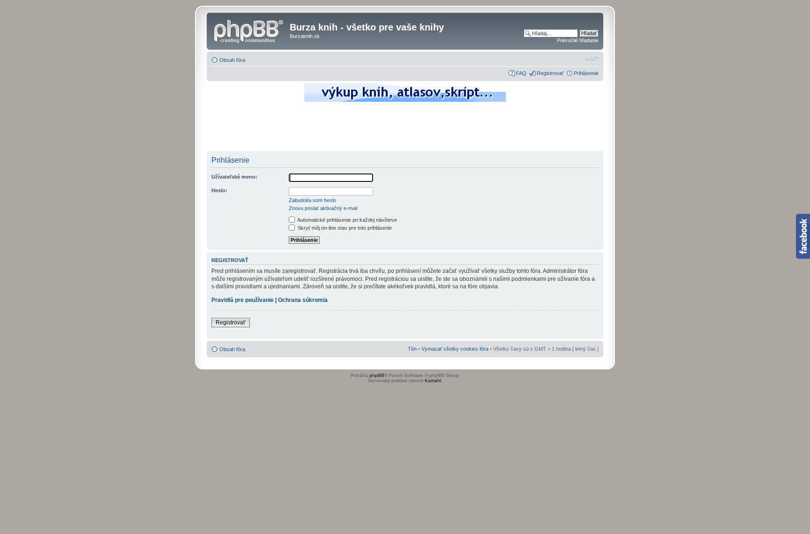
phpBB (376, 375)
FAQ (521, 73)
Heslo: (219, 190)
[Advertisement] (405, 129)
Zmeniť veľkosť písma (592, 58)
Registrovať (550, 73)
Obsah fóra (232, 60)
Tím (412, 349)
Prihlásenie (586, 73)
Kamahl (433, 380)
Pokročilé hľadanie (578, 40)
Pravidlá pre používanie (242, 300)
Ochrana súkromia (303, 300)
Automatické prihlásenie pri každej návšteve (346, 220)
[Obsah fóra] (249, 30)
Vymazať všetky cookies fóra (454, 349)
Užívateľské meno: (234, 177)
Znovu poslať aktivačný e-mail (323, 208)
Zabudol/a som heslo (312, 200)
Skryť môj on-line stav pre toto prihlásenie (344, 228)
